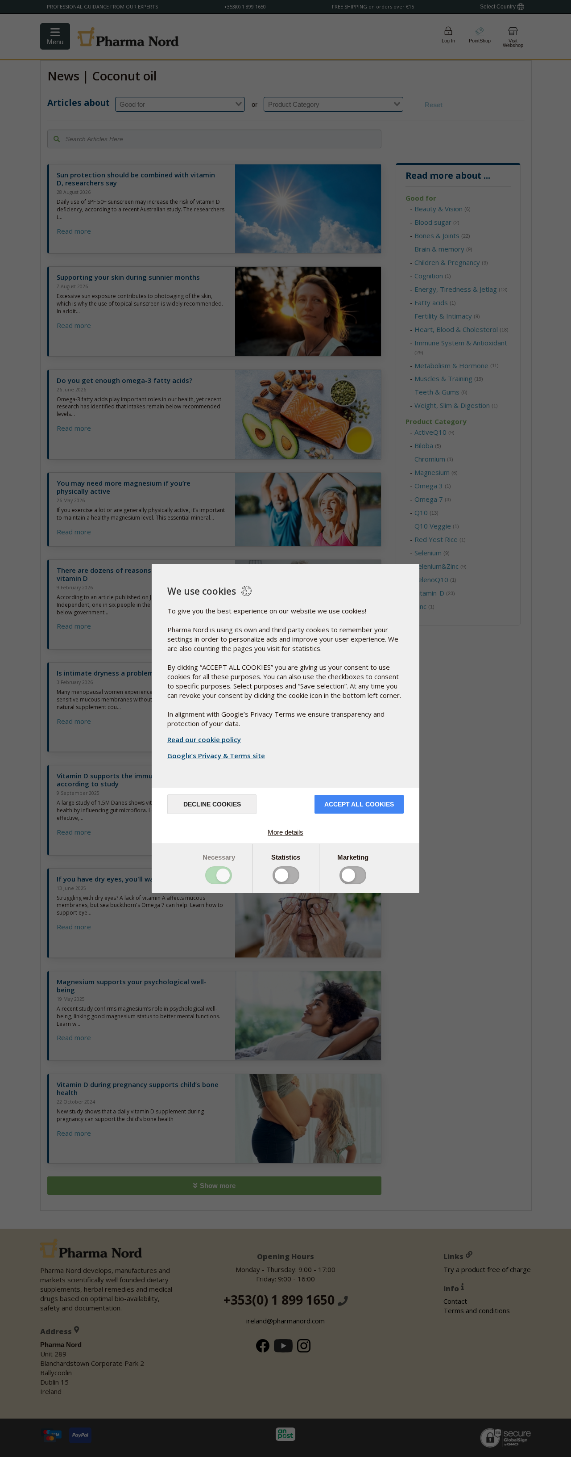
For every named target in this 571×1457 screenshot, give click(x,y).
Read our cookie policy (204, 739)
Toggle (218, 875)
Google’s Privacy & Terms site (216, 755)
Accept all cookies (359, 804)
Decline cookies (212, 804)
